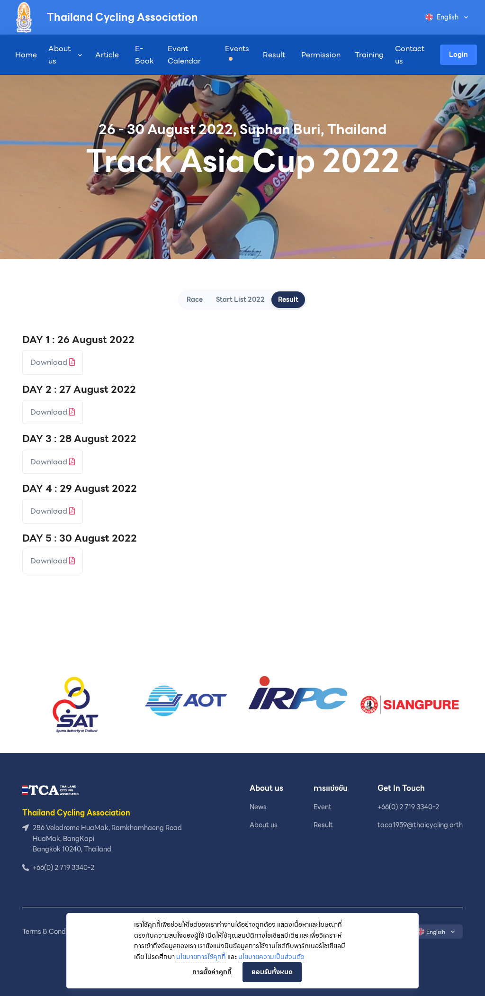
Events (237, 48)
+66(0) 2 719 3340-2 (408, 807)
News (258, 807)
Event (323, 807)
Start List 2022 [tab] (240, 299)
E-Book (144, 55)
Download (49, 362)
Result (274, 55)
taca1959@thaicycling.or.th (420, 825)
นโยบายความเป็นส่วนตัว (271, 956)
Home (26, 55)
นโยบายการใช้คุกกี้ (201, 956)
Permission (321, 55)
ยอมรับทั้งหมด (272, 972)
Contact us (409, 55)
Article (107, 55)
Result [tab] (288, 299)
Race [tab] (195, 299)
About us (59, 55)
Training (369, 55)
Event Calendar (184, 55)
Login (458, 54)
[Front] (50, 789)
